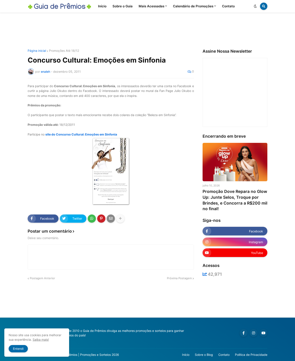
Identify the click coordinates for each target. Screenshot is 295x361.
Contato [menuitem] (228, 6)
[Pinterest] (101, 218)
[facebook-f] (243, 333)
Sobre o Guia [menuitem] (123, 6)
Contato (224, 354)
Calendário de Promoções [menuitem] (193, 6)
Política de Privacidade (251, 354)
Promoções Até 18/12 (64, 50)
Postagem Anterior (42, 278)
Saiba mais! (41, 339)
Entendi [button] (18, 348)
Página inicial (37, 50)
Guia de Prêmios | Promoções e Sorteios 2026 (86, 354)
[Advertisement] (147, 31)
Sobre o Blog (204, 354)
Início (185, 354)
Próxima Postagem (179, 278)
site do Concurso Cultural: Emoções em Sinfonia (81, 134)
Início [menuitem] (102, 6)
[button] (255, 6)
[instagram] (253, 333)
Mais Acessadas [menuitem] (151, 6)
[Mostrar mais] (120, 218)
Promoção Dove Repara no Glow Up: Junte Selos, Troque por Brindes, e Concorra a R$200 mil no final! (235, 200)
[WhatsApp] (92, 218)
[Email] (111, 218)
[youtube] (263, 333)
